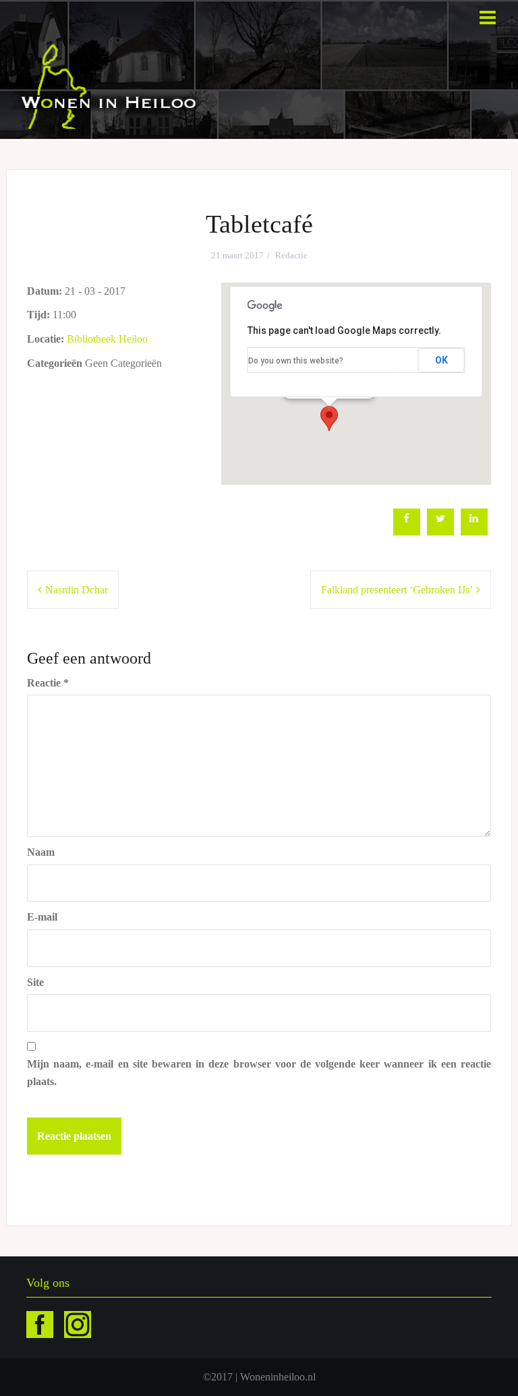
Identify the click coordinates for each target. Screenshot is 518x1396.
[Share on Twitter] (440, 531)
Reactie (48, 683)
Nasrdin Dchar (76, 589)
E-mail (42, 917)
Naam (41, 852)
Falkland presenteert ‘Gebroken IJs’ (397, 589)
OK (441, 360)
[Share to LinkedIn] (474, 531)
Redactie (291, 255)
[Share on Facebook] (406, 531)
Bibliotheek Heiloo (107, 339)
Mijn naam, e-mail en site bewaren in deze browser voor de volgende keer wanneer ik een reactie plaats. (259, 1072)
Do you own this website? (295, 361)
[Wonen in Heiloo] (109, 85)
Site (35, 982)
